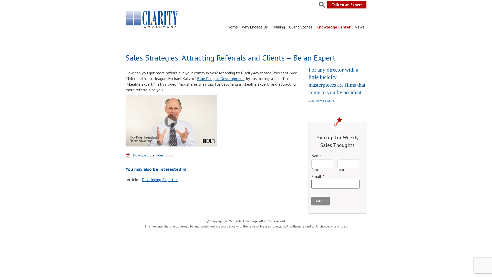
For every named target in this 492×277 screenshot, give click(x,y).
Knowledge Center (333, 26)
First (315, 170)
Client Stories (300, 26)
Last (341, 170)
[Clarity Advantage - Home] (152, 28)
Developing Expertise (160, 179)
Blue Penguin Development (220, 78)
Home (232, 26)
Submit (320, 201)
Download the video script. (153, 155)
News (359, 26)
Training (278, 26)
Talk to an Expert (347, 4)
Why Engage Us (255, 26)
